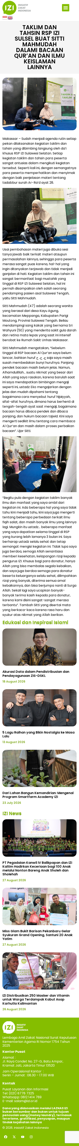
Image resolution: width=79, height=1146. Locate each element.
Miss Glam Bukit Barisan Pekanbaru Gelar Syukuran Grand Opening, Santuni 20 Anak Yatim (37, 935)
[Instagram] (31, 1137)
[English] (10, 17)
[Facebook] (5, 1137)
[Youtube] (22, 1137)
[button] (65, 7)
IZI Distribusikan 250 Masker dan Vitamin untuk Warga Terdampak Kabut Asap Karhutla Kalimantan (35, 999)
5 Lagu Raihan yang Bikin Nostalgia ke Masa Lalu (38, 734)
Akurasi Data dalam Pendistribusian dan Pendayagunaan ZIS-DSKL (35, 673)
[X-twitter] (14, 1137)
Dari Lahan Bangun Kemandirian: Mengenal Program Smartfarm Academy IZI (38, 795)
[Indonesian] (5, 17)
